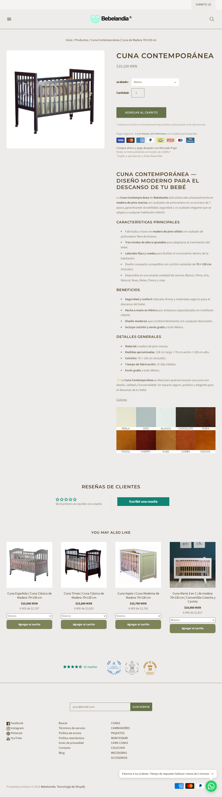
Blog (62, 753)
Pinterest (16, 733)
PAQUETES (117, 733)
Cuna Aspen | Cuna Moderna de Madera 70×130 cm (138, 595)
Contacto (65, 748)
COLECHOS (118, 748)
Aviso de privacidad (71, 743)
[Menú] (9, 19)
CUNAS (115, 723)
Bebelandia (48, 787)
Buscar (63, 723)
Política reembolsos (71, 738)
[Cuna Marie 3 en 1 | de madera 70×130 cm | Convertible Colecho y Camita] (192, 565)
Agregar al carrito (29, 624)
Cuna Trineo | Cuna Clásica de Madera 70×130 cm (84, 595)
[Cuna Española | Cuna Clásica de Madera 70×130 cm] (29, 565)
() (203, 5)
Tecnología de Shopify (71, 787)
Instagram (17, 728)
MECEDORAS (119, 753)
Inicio (69, 40)
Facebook (16, 723)
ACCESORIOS (119, 758)
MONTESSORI (119, 738)
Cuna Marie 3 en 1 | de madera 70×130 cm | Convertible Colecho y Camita (192, 597)
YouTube (16, 738)
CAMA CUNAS (119, 743)
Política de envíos (70, 733)
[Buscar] (211, 19)
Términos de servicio (72, 728)
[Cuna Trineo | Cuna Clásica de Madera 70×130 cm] (84, 565)
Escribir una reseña (143, 501)
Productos (81, 40)
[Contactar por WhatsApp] (211, 786)
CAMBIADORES (120, 728)
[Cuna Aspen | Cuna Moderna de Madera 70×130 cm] (138, 565)
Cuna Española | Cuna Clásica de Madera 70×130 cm (29, 595)
